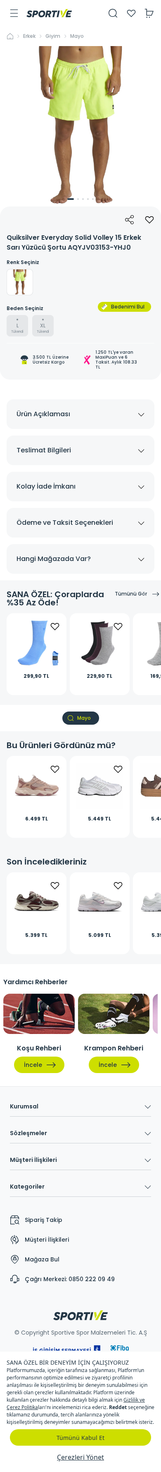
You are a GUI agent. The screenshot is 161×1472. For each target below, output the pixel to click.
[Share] (130, 220)
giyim (52, 36)
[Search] (113, 13)
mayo (77, 36)
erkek (29, 36)
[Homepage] (49, 13)
